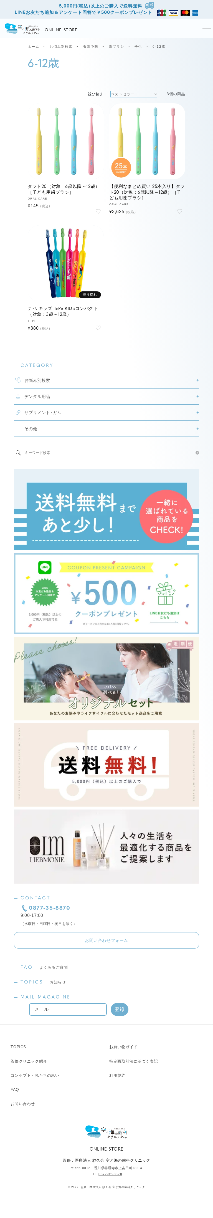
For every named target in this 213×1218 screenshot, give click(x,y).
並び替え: (96, 94)
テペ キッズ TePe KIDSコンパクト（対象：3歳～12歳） (63, 312)
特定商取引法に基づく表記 (133, 1061)
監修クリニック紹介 (29, 1061)
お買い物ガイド (123, 1047)
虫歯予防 (90, 47)
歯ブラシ (116, 47)
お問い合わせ (23, 1104)
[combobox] (108, 453)
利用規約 (117, 1075)
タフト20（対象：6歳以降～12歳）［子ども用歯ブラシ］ (64, 190)
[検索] (197, 453)
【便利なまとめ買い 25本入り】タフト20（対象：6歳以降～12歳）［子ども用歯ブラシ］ (147, 193)
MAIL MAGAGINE (46, 997)
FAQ (44, 967)
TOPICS (43, 982)
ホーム (33, 47)
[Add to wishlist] (98, 211)
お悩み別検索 (61, 47)
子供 (138, 47)
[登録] (119, 1009)
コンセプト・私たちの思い (35, 1075)
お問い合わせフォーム (106, 940)
